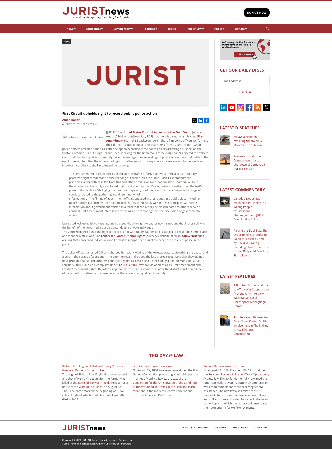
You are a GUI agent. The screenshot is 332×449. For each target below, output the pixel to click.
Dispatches (94, 28)
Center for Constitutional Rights (123, 236)
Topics (172, 28)
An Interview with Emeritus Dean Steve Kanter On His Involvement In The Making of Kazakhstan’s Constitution (251, 325)
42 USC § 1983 (128, 265)
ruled (130, 136)
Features (150, 28)
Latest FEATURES (237, 276)
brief (190, 236)
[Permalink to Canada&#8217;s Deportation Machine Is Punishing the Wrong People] (225, 202)
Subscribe (244, 92)
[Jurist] (96, 12)
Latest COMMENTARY (242, 189)
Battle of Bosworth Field (93, 383)
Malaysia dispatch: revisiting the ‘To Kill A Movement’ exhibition (248, 141)
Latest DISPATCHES (240, 128)
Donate (241, 28)
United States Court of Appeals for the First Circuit (157, 132)
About (219, 28)
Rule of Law (195, 28)
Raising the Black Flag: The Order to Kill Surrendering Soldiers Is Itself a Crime (251, 235)
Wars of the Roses (90, 387)
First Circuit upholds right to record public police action (109, 113)
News (71, 28)
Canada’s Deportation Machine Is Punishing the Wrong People (250, 203)
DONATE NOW (256, 13)
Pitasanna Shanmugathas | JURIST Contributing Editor (249, 215)
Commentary (123, 28)
